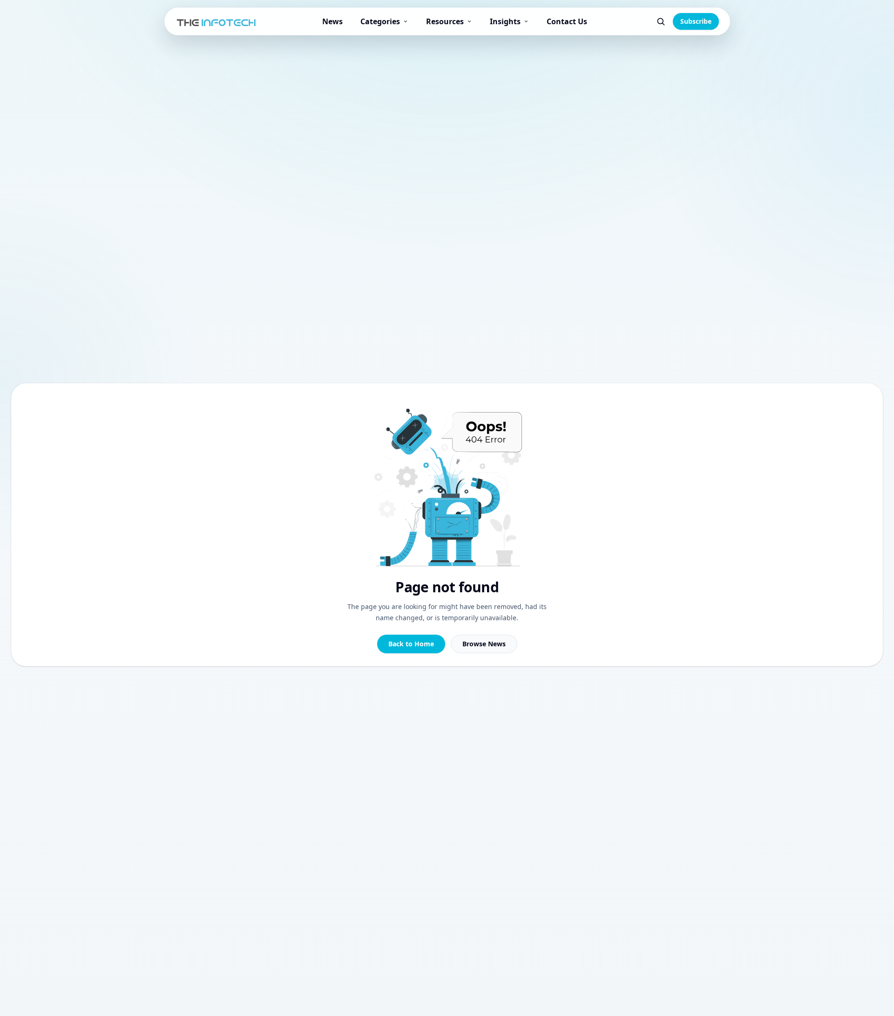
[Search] (660, 21)
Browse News (484, 643)
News (332, 21)
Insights (505, 21)
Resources (445, 21)
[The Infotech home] (217, 21)
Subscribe (695, 21)
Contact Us (567, 21)
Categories (380, 21)
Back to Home (411, 643)
